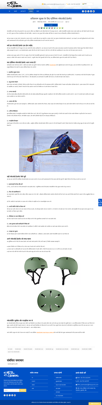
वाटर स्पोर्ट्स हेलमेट (59, 395)
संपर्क (33, 388)
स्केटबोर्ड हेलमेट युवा (49, 349)
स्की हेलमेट (58, 392)
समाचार (33, 384)
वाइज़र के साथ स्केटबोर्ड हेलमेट (13, 351)
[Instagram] (94, 11)
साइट (68, 21)
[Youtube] (91, 11)
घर (32, 377)
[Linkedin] (86, 11)
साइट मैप (68, 402)
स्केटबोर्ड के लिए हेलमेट (28, 349)
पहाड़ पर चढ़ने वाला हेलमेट (61, 384)
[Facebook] (83, 11)
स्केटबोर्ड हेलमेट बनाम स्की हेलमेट (62, 349)
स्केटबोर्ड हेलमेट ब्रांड (75, 349)
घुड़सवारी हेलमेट (59, 381)
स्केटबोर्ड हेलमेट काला (39, 349)
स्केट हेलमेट (10, 349)
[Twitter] (88, 11)
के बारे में (33, 381)
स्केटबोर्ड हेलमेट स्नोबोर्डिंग (87, 349)
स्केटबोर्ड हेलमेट (18, 349)
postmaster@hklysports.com (55, 4)
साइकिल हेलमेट (59, 377)
